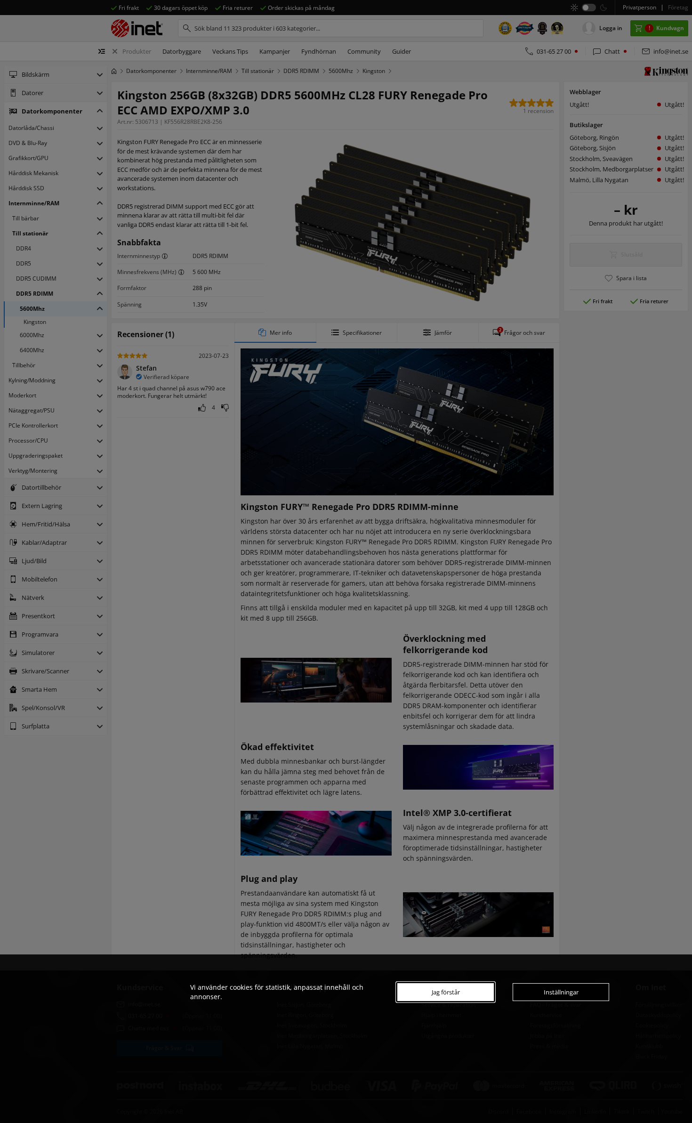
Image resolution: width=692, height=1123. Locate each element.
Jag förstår (446, 992)
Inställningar (561, 992)
